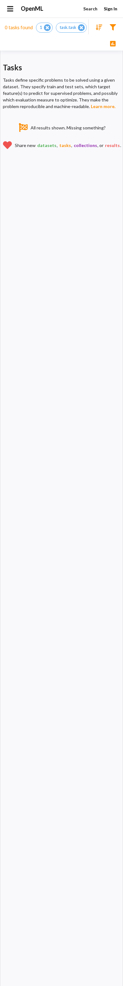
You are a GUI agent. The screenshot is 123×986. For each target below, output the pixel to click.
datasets (46, 145)
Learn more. (103, 106)
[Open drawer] (10, 9)
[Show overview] (113, 43)
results (112, 145)
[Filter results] (113, 26)
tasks (65, 145)
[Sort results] (97, 26)
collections (85, 145)
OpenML (32, 8)
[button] (44, 28)
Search (90, 8)
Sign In (110, 8)
